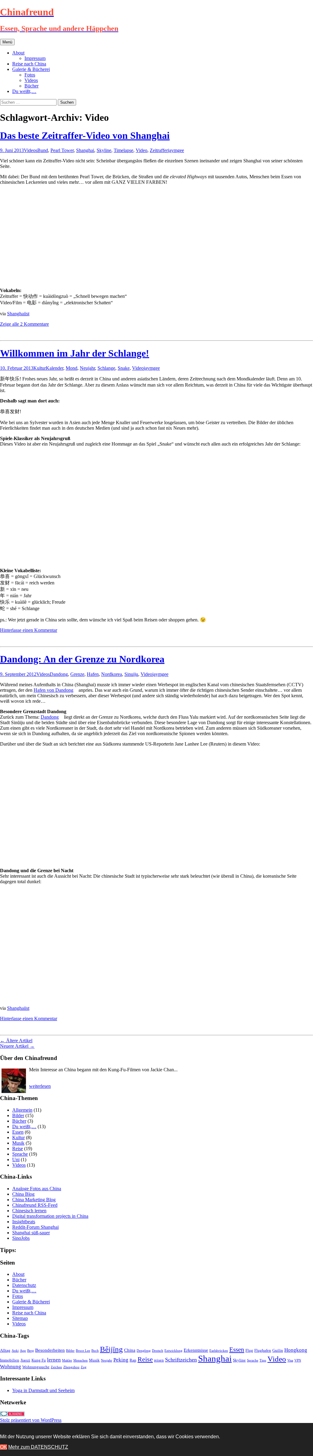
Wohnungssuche (36, 1367)
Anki (15, 1350)
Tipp (263, 1360)
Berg (30, 1350)
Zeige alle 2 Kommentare (24, 324)
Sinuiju (131, 674)
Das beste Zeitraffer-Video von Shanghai (85, 135)
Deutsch (157, 1350)
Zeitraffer (159, 150)
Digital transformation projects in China (50, 1216)
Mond (71, 368)
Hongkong (295, 1350)
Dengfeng (144, 1350)
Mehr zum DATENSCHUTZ (38, 1447)
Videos (31, 80)
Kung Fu (38, 1360)
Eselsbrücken (218, 1350)
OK (3, 1447)
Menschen (80, 1360)
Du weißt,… (24, 91)
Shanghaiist (18, 313)
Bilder (18, 1115)
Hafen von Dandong (53, 690)
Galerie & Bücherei (31, 69)
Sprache (20, 1154)
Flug (249, 1350)
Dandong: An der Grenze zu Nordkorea (82, 659)
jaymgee (176, 150)
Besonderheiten (50, 1350)
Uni (16, 1159)
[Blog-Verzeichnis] (12, 1414)
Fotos (29, 74)
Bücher (31, 85)
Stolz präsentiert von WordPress (30, 1420)
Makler (67, 1360)
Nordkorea (111, 674)
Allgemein (22, 1110)
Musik (18, 1143)
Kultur (39, 368)
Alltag (5, 1350)
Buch (95, 1350)
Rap (133, 1360)
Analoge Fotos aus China (36, 1188)
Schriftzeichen (181, 1360)
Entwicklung (173, 1350)
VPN (297, 1360)
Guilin (277, 1350)
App (23, 1350)
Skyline (104, 150)
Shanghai (85, 150)
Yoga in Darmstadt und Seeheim (43, 1390)
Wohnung (10, 1366)
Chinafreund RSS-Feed (34, 1205)
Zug (84, 1367)
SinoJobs (21, 1238)
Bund (42, 150)
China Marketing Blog (34, 1199)
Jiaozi (25, 1360)
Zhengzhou (71, 1367)
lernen (54, 1360)
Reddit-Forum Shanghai (35, 1227)
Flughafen (262, 1350)
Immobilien (9, 1360)
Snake (124, 368)
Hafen (93, 674)
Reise (17, 1148)
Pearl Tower (62, 150)
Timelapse (123, 150)
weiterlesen (40, 1086)
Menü (7, 42)
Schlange (106, 368)
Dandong (59, 674)
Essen (18, 1132)
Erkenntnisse (196, 1350)
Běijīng (111, 1349)
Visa (290, 1360)
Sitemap (20, 1318)
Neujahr (87, 368)
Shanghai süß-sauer (31, 1232)
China (129, 1350)
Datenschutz (24, 1285)
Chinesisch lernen (29, 1210)
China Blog (23, 1194)
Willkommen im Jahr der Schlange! (74, 353)
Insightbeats (23, 1221)
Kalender (54, 368)
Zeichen (56, 1367)
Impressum (35, 58)
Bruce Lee (83, 1350)
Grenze (77, 674)
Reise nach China (29, 63)
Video (141, 150)
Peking (120, 1360)
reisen (159, 1360)
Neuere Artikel (17, 1046)
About (18, 52)
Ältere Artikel (16, 1040)
